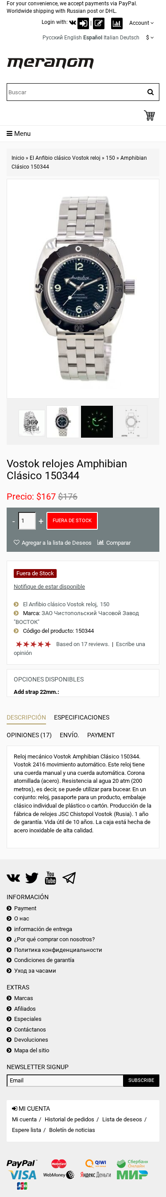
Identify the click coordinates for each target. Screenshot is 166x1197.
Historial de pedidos (69, 1119)
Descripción (26, 717)
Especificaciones (81, 717)
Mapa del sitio (31, 1050)
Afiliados (25, 1008)
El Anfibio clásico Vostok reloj (65, 158)
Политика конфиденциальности (58, 950)
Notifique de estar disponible (49, 586)
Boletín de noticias (72, 1130)
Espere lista (26, 1130)
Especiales (28, 1019)
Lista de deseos (122, 1119)
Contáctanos (30, 1029)
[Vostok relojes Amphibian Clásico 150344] (62, 421)
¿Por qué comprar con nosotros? (54, 939)
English (73, 38)
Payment (101, 735)
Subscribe (141, 1080)
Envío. (69, 735)
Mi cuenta (24, 1119)
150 (110, 158)
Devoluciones (31, 1039)
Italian (111, 38)
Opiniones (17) (29, 735)
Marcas (23, 998)
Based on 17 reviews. (82, 644)
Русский (52, 38)
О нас (21, 918)
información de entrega (43, 929)
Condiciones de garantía (44, 960)
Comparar (118, 542)
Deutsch (129, 38)
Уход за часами (35, 970)
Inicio (18, 158)
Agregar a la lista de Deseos (57, 542)
